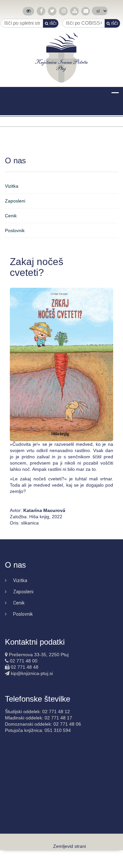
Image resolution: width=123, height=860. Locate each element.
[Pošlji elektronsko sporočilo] (85, 11)
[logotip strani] (61, 58)
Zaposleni (15, 200)
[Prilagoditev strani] (28, 11)
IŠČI (53, 23)
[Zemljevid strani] (74, 11)
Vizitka (11, 186)
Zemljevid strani (69, 846)
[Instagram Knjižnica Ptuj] (63, 11)
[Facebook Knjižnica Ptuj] (41, 11)
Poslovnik (15, 230)
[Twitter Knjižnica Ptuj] (52, 11)
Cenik (11, 215)
